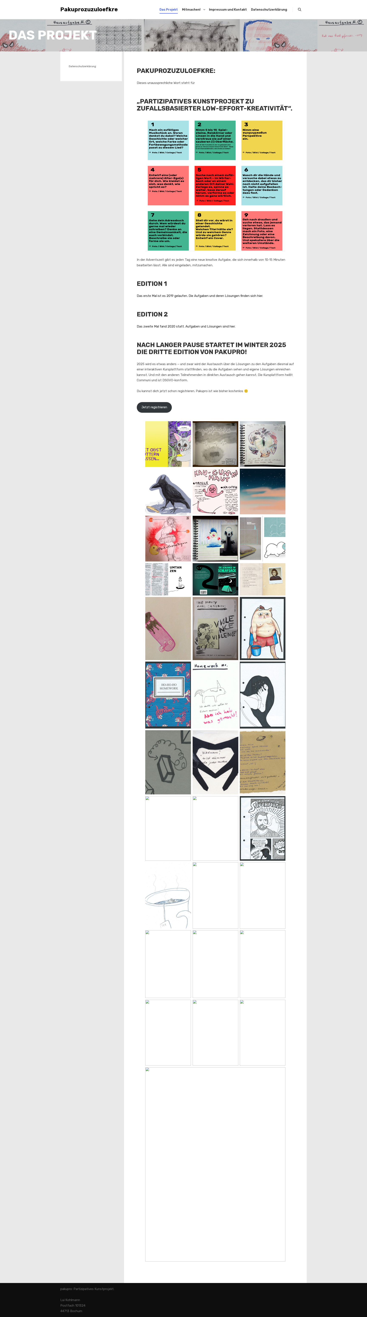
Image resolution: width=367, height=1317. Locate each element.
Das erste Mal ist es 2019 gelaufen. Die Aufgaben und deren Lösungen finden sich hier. (200, 296)
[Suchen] (299, 9)
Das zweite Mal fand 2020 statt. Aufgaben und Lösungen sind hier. (186, 326)
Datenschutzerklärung (82, 66)
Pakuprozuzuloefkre (81, 9)
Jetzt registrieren (154, 407)
